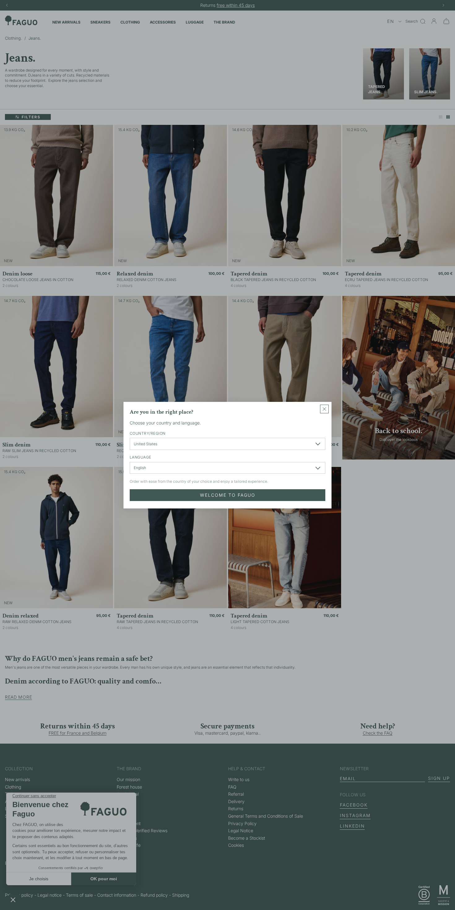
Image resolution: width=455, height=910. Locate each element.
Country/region (148, 433)
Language (140, 457)
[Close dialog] (324, 409)
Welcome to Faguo (227, 494)
